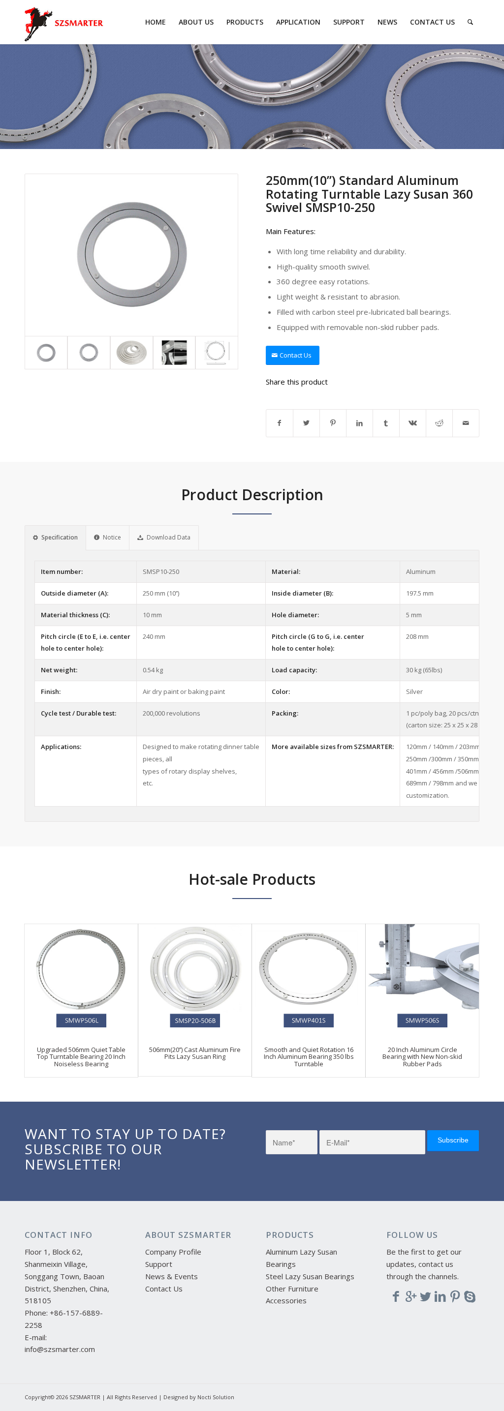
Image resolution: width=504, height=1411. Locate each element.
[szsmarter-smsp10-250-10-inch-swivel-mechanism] (131, 255)
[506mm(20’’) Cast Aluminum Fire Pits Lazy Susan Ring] (195, 980)
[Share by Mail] (466, 423)
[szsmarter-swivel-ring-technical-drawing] (216, 352)
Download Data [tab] (168, 537)
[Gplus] (411, 1296)
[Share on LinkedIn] (359, 423)
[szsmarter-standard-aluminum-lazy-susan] (131, 352)
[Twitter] (425, 1296)
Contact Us (164, 1288)
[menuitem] (155, 22)
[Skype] (470, 1296)
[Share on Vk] (413, 423)
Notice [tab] (112, 537)
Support (158, 1264)
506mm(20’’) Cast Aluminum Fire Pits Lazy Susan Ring (195, 1053)
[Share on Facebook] (279, 423)
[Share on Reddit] (439, 423)
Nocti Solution (215, 1397)
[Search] (470, 22)
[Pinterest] (455, 1296)
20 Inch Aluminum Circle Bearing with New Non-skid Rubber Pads (422, 1056)
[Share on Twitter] (306, 423)
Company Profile (173, 1252)
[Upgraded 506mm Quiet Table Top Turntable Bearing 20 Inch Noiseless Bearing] (81, 980)
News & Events (171, 1276)
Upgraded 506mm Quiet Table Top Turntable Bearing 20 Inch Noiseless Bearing (81, 1056)
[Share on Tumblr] (386, 423)
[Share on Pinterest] (333, 423)
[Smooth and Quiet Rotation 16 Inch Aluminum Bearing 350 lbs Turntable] (308, 980)
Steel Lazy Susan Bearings (310, 1276)
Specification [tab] (59, 537)
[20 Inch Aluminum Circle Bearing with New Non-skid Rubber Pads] (422, 980)
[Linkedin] (440, 1296)
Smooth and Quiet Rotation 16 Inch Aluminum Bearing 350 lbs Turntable (309, 1056)
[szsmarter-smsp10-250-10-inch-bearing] (88, 352)
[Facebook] (396, 1296)
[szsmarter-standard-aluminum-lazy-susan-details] (174, 352)
